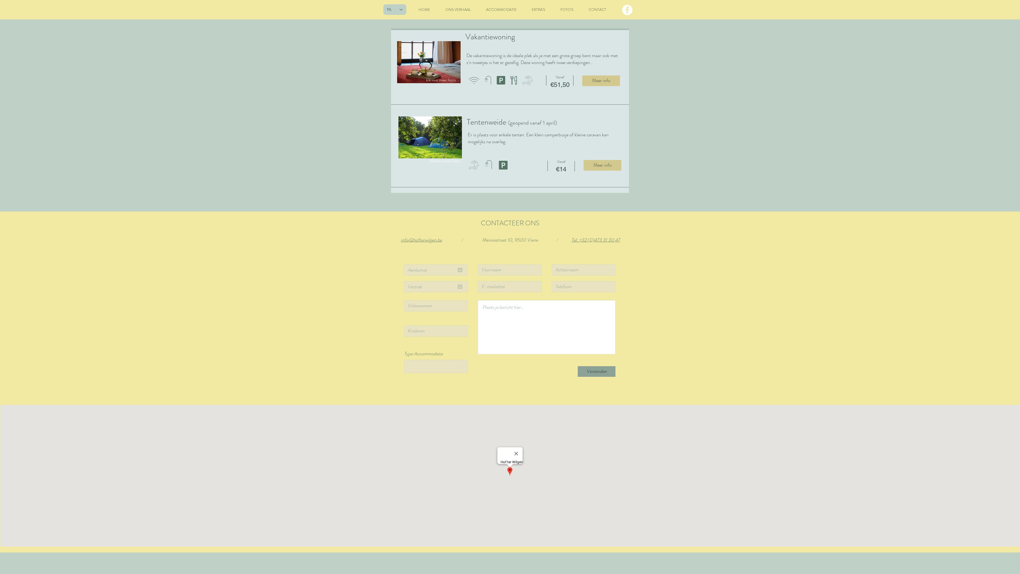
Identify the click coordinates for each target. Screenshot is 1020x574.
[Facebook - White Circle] (627, 10)
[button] (429, 62)
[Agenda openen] (460, 270)
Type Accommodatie (423, 353)
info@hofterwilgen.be (421, 240)
